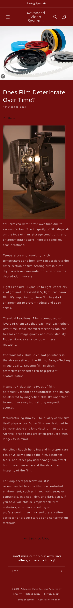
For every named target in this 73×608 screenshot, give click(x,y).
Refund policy (33, 593)
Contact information (49, 599)
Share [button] (11, 118)
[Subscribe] (60, 570)
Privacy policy (52, 593)
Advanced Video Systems (35, 589)
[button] (8, 17)
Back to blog (38, 538)
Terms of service (25, 599)
